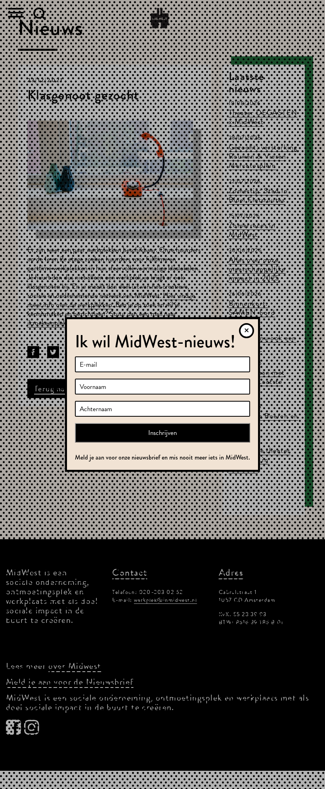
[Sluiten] (246, 330)
